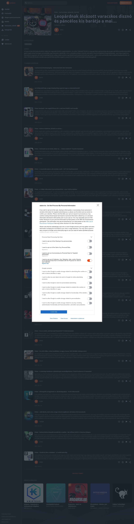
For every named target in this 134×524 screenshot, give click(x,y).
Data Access (64, 318)
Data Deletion (54, 318)
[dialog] (67, 262)
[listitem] (67, 237)
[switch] (89, 241)
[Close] (98, 205)
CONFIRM (54, 312)
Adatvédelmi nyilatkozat (77, 318)
